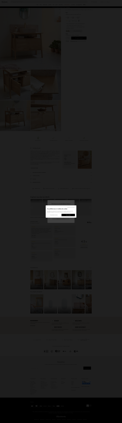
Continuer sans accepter (71, 207)
